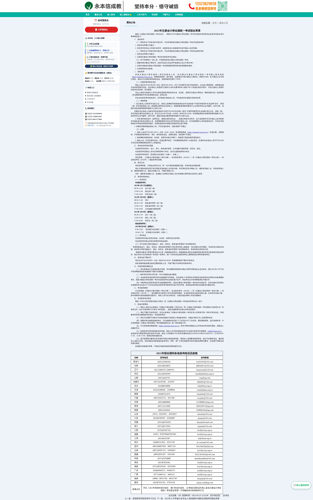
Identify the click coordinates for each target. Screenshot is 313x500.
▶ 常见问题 (89, 102)
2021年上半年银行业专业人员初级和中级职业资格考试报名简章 (192, 498)
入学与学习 (142, 15)
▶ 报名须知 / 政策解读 (93, 96)
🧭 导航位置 (89, 125)
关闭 (226, 495)
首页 (87, 15)
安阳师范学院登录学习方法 (144, 498)
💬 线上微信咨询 (301, 485)
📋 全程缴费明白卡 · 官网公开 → (99, 50)
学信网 (154, 15)
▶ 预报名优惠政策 (91, 92)
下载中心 (166, 15)
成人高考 (111, 15)
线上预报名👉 (126, 15)
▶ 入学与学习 (90, 99)
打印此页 (215, 495)
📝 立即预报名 (101, 30)
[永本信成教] (156, 11)
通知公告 (98, 15)
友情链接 (179, 15)
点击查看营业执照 (94, 62)
